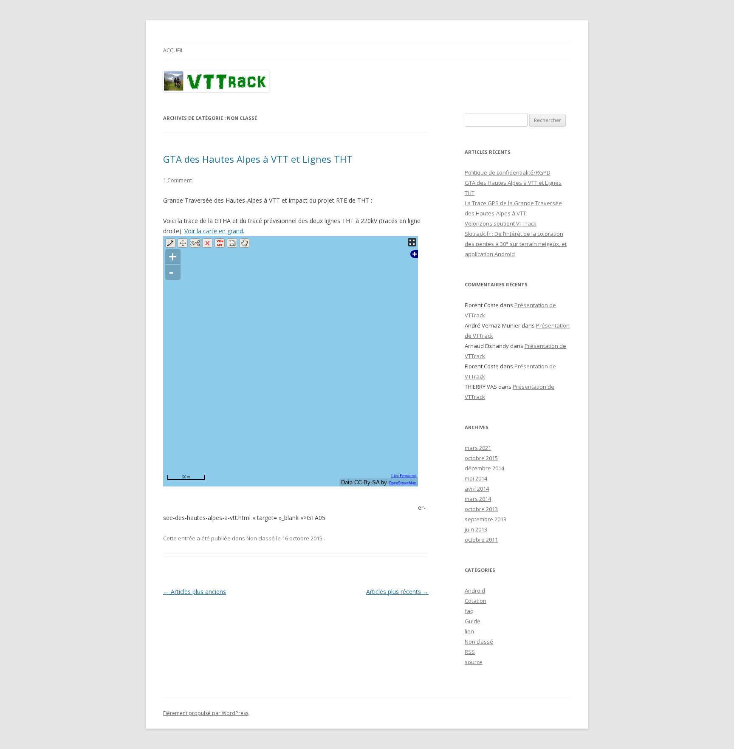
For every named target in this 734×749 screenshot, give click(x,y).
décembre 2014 (484, 468)
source (474, 662)
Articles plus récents (397, 592)
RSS (470, 652)
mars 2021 (478, 448)
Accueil (173, 50)
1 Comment (177, 180)
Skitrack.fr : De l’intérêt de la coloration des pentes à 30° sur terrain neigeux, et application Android (516, 244)
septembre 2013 (485, 519)
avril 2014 (477, 488)
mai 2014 (476, 478)
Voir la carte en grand (213, 231)
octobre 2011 (481, 539)
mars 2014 (478, 499)
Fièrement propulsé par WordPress (205, 713)
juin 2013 (476, 529)
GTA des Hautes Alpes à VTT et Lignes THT (258, 159)
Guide (472, 621)
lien (469, 631)
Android (475, 590)
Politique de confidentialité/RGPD (507, 172)
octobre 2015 (481, 458)
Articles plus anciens (194, 592)
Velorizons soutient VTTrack (500, 223)
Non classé (260, 538)
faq (469, 611)
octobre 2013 (481, 509)
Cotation (475, 601)
